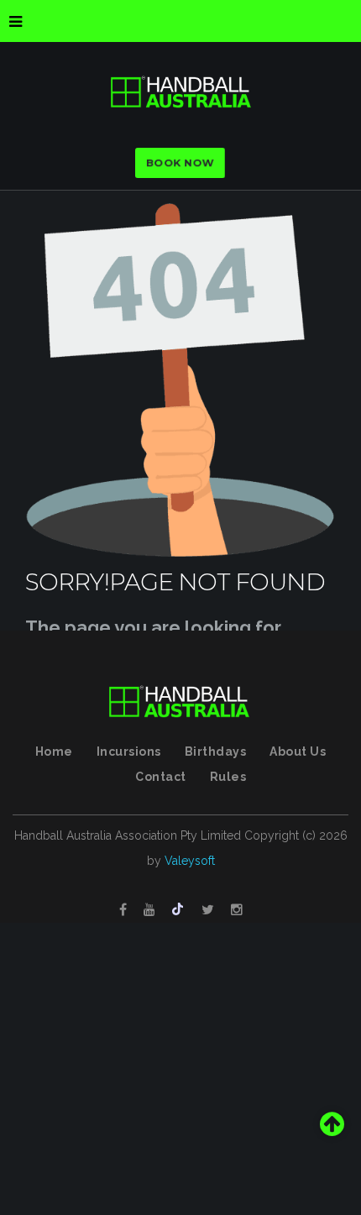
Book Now (180, 162)
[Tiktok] (178, 910)
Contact (160, 776)
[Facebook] (123, 910)
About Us (297, 751)
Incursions (129, 751)
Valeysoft (190, 860)
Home (54, 751)
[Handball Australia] (180, 92)
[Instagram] (237, 910)
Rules (228, 776)
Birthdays (216, 751)
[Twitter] (207, 910)
